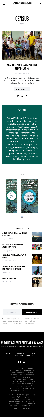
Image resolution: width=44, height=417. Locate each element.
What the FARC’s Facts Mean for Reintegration (22, 66)
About (9, 353)
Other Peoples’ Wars (9, 278)
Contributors (21, 353)
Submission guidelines (22, 356)
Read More (20, 89)
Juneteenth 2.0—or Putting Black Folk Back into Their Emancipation (14, 268)
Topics (33, 353)
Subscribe (30, 312)
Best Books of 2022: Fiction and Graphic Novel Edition (12, 246)
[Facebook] (19, 362)
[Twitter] (24, 362)
